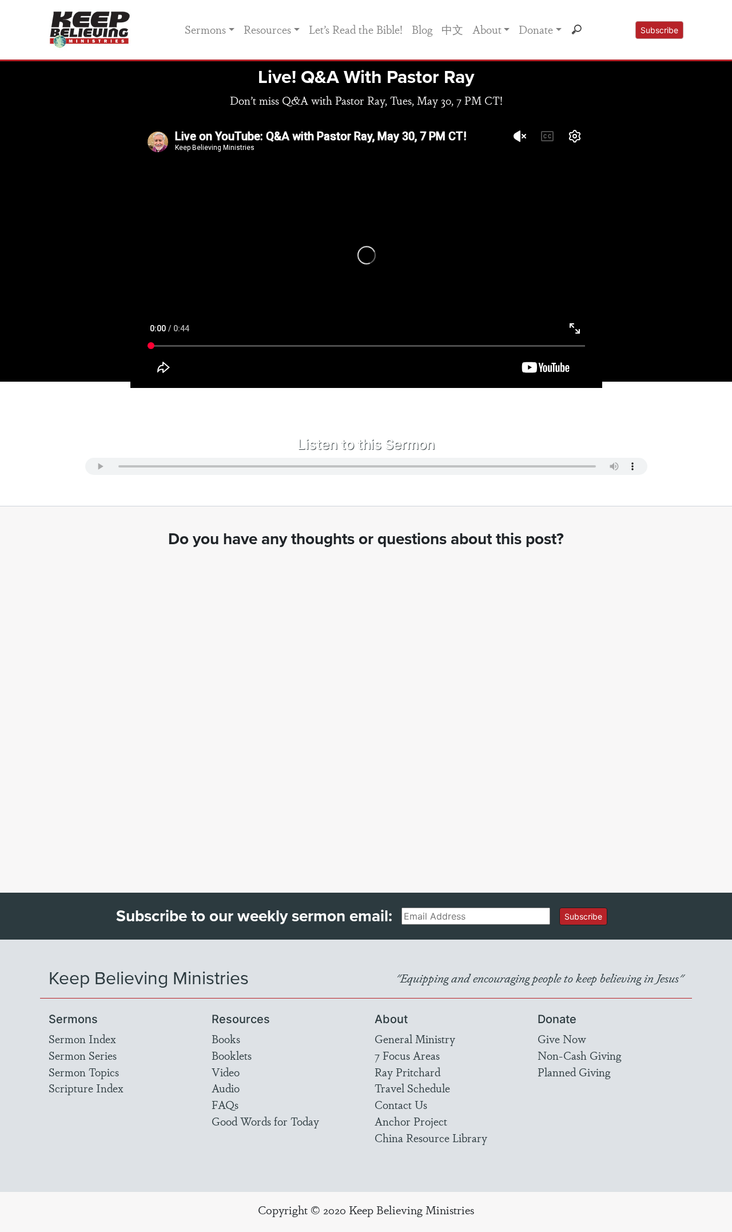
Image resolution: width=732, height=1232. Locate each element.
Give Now (562, 1039)
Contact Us (401, 1104)
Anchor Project (411, 1121)
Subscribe (659, 30)
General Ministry (415, 1039)
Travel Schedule (412, 1088)
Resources (267, 29)
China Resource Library (431, 1138)
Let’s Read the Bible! (356, 29)
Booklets (232, 1055)
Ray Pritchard (407, 1072)
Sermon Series (83, 1055)
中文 (452, 29)
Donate (536, 29)
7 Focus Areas (407, 1055)
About (487, 29)
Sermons (205, 29)
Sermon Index (82, 1039)
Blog (422, 29)
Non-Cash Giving (579, 1055)
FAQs (225, 1104)
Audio (226, 1088)
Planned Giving (574, 1072)
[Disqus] (366, 710)
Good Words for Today (265, 1121)
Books (226, 1039)
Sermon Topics (84, 1072)
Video (226, 1072)
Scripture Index (86, 1088)
